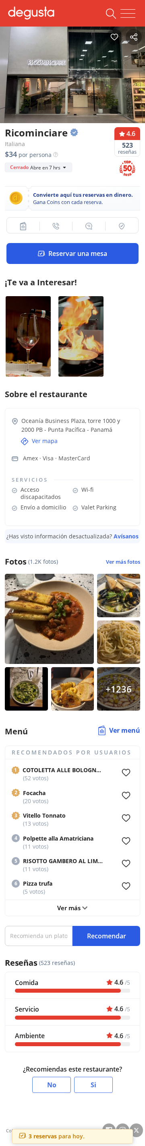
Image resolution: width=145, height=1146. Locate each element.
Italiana (15, 144)
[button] (23, 226)
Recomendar (106, 936)
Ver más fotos (123, 562)
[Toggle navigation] (127, 13)
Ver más (69, 908)
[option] (72, 73)
